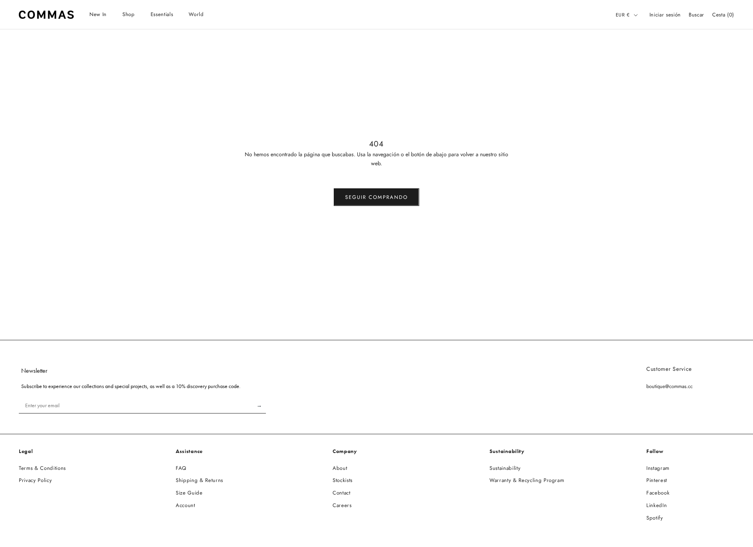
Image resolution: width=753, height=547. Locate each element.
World (196, 14)
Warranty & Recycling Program (526, 480)
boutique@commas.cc (669, 386)
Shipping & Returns (199, 480)
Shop (128, 14)
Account (185, 505)
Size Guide (189, 492)
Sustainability (504, 468)
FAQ (181, 468)
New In (98, 14)
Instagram (657, 468)
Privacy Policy (35, 480)
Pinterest (656, 480)
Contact (342, 492)
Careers (342, 505)
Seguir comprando (376, 197)
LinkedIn (656, 505)
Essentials (162, 14)
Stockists (343, 480)
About (340, 468)
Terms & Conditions (42, 468)
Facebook (657, 492)
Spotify (654, 518)
